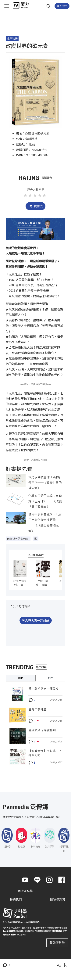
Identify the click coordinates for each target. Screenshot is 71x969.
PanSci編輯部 (9, 931)
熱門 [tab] (50, 678)
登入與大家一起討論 (35, 620)
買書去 (38, 206)
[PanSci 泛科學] (23, 5)
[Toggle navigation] (7, 6)
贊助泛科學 (57, 942)
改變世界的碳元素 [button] (18, 538)
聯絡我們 (16, 899)
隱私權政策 (57, 899)
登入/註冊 (62, 6)
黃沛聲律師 (57, 931)
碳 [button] (35, 538)
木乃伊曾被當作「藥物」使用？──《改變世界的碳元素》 (45, 482)
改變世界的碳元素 (37, 133)
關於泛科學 (25, 890)
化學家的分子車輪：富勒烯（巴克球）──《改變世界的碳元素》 (45, 501)
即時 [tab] (20, 678)
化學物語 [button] (12, 38)
